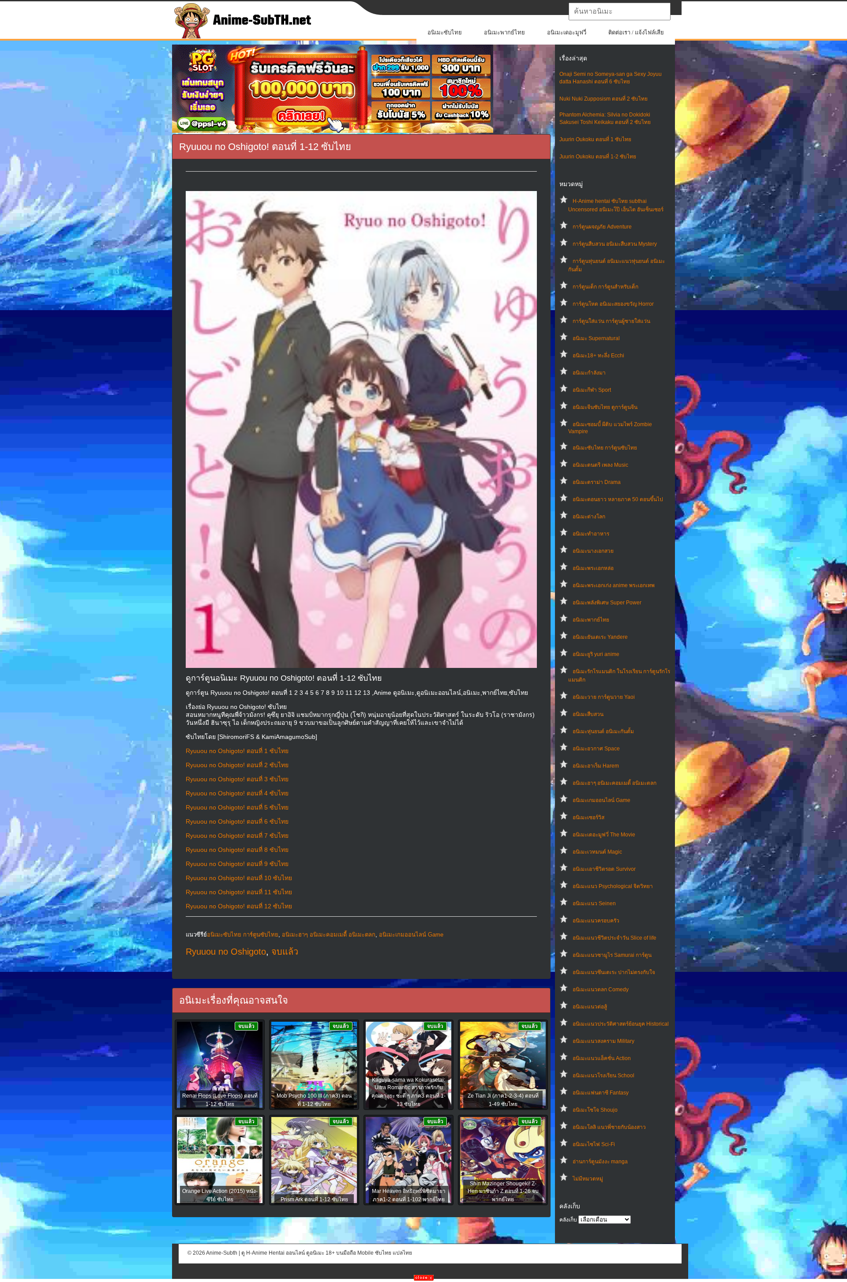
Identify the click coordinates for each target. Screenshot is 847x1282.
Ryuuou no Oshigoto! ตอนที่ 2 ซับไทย (237, 764)
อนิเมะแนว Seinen (594, 903)
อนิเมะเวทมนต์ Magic (597, 852)
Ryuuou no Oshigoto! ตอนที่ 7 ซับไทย (237, 835)
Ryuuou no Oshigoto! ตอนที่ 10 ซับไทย (239, 877)
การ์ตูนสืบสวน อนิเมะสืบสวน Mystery (615, 244)
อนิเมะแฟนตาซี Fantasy (601, 1093)
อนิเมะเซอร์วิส (588, 817)
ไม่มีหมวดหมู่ (588, 1179)
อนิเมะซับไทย (444, 32)
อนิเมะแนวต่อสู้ (590, 1007)
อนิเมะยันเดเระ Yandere (600, 637)
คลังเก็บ (568, 1220)
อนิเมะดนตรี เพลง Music (600, 465)
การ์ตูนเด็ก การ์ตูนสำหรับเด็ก (605, 287)
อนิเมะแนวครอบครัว (596, 921)
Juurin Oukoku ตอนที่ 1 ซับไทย (595, 139)
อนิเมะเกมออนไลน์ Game (601, 800)
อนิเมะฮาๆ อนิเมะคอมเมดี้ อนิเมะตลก (614, 783)
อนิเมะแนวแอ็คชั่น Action (602, 1058)
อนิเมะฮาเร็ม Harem (596, 766)
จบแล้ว (284, 951)
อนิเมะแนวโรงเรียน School (603, 1075)
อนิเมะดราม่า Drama (597, 482)
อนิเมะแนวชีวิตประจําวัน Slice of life (614, 938)
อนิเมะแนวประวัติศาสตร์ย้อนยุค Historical (621, 1024)
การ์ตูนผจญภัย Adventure (602, 227)
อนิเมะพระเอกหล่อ (593, 568)
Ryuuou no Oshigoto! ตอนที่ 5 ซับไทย (237, 807)
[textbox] (620, 11)
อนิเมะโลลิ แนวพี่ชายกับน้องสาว (609, 1127)
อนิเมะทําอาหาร (591, 534)
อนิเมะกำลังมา (589, 373)
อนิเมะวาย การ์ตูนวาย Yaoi (604, 697)
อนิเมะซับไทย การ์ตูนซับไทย (605, 448)
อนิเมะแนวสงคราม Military (603, 1041)
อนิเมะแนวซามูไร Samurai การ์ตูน (612, 955)
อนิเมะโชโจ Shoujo (595, 1110)
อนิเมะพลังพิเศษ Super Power (607, 603)
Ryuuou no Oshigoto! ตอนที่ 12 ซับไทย (239, 906)
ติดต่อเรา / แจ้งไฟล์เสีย (636, 32)
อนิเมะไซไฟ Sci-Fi (594, 1144)
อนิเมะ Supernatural (596, 338)
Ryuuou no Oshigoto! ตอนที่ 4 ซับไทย (237, 793)
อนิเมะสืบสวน (588, 714)
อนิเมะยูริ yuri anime (596, 654)
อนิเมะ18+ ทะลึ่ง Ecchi (598, 355)
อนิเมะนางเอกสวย (593, 551)
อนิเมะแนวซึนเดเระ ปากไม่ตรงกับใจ (614, 972)
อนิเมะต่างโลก (589, 517)
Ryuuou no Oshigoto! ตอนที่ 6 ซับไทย (237, 821)
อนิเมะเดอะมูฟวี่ (566, 32)
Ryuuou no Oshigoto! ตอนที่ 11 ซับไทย (239, 892)
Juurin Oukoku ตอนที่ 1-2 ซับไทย (597, 157)
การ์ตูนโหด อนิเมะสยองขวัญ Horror (613, 304)
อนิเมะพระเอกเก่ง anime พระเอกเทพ (614, 585)
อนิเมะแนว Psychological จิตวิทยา (613, 886)
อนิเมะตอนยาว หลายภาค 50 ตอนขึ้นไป (618, 499)
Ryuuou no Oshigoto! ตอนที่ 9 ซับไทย (237, 863)
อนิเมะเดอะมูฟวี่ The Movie (604, 835)
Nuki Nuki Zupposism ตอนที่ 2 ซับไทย (603, 99)
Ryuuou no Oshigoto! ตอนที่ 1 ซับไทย (237, 750)
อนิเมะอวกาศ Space (596, 749)
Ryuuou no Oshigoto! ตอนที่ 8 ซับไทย (237, 849)
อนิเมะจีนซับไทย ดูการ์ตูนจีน (605, 407)
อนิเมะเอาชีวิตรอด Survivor (604, 869)
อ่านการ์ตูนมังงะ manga (600, 1161)
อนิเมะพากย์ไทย (504, 32)
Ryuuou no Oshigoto (226, 951)
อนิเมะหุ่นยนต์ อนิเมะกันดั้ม (603, 731)
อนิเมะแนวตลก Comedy (601, 989)
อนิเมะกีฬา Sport (592, 390)
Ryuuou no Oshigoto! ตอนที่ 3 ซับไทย (237, 779)
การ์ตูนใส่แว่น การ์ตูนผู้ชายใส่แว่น (611, 321)
